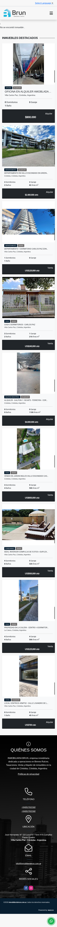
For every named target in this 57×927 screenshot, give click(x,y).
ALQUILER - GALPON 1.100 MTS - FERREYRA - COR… (25, 400)
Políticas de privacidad (28, 774)
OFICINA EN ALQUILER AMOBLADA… (28, 91)
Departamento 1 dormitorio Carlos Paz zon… (26, 249)
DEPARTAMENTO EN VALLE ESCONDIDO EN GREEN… (26, 173)
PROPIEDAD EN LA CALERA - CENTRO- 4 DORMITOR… (26, 627)
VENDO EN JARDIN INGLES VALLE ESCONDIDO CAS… (26, 476)
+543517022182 (29, 807)
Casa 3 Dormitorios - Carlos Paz (19, 325)
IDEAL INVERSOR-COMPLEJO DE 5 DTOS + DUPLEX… (26, 552)
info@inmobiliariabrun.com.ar (28, 863)
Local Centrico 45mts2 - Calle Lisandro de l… (26, 703)
